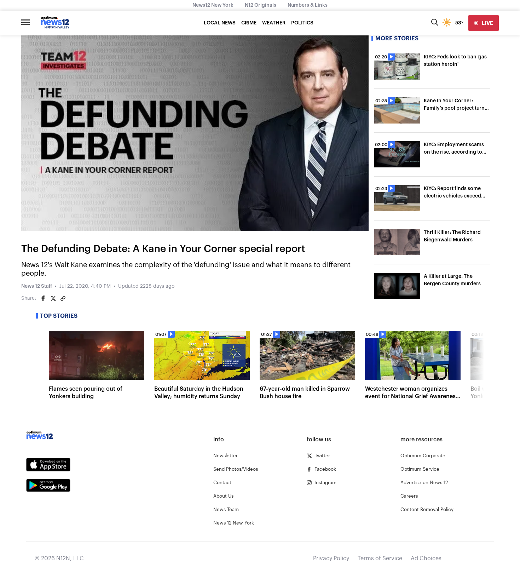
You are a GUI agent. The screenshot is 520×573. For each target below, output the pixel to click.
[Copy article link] (63, 298)
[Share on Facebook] (43, 298)
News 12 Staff (36, 286)
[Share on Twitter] (53, 298)
